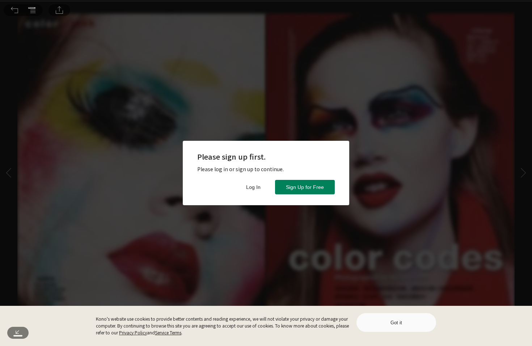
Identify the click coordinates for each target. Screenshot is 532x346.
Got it (396, 322)
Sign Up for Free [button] (305, 187)
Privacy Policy (133, 332)
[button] (14, 10)
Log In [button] (253, 187)
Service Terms (168, 332)
